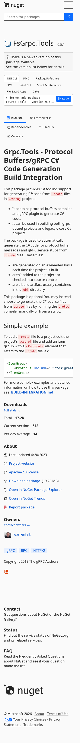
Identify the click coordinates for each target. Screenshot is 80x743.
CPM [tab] (9, 85)
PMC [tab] (26, 78)
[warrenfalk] (8, 534)
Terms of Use (57, 713)
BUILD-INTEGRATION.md (32, 392)
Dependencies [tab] (20, 127)
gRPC (10, 550)
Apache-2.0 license (24, 472)
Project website (21, 463)
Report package (22, 507)
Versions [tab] (16, 136)
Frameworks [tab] (42, 118)
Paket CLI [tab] (25, 85)
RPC (24, 550)
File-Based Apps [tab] (16, 91)
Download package (24, 481)
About (39, 713)
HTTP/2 (39, 550)
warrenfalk (22, 534)
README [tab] (16, 118)
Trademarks (33, 724)
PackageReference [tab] (47, 78)
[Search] (68, 17)
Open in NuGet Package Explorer (35, 489)
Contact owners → (17, 525)
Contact (12, 609)
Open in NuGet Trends (27, 498)
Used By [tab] (48, 127)
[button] (63, 99)
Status (10, 630)
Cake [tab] (36, 91)
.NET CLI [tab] (11, 78)
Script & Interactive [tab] (49, 85)
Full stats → (12, 410)
